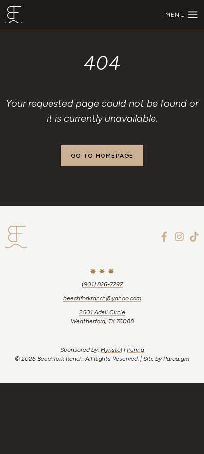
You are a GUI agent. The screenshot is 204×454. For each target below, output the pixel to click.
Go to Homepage (102, 155)
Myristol (111, 349)
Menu (175, 14)
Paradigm (176, 358)
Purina (135, 349)
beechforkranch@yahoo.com (102, 298)
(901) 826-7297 (102, 284)
